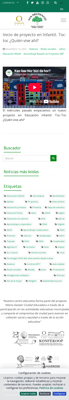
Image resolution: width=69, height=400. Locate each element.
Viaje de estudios (55, 207)
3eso (46, 247)
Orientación (58, 269)
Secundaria (38, 195)
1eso (61, 252)
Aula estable (58, 264)
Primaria (36, 207)
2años (62, 49)
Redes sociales (48, 49)
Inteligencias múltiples (17, 275)
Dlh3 (26, 241)
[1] (53, 158)
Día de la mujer (14, 280)
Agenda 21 (11, 247)
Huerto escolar (38, 252)
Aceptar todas (28, 393)
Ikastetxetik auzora (52, 280)
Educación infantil (15, 195)
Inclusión (30, 247)
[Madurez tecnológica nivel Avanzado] (25, 359)
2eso (43, 269)
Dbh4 (47, 212)
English (60, 224)
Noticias (33, 49)
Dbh (43, 218)
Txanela (10, 241)
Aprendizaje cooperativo (18, 224)
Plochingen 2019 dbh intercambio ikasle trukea (29, 258)
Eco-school (11, 252)
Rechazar (45, 393)
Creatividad (58, 241)
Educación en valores (17, 218)
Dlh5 (40, 241)
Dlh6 (61, 230)
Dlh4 (44, 224)
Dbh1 (61, 235)
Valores (27, 235)
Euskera (10, 264)
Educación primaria (16, 207)
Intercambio (58, 201)
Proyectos (32, 201)
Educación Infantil (12, 53)
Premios (10, 235)
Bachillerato (58, 195)
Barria (61, 218)
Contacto (9, 2)
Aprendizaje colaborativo (35, 230)
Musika (31, 269)
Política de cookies (51, 388)
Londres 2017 (33, 264)
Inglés (61, 212)
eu (61, 9)
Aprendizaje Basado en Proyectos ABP (44, 53)
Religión (32, 280)
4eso (33, 212)
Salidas (9, 201)
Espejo (60, 247)
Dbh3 (9, 230)
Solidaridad (45, 235)
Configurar (59, 393)
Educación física (14, 212)
